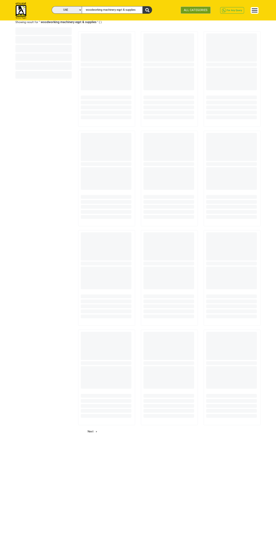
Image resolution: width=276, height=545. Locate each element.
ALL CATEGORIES (195, 10)
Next (93, 431)
